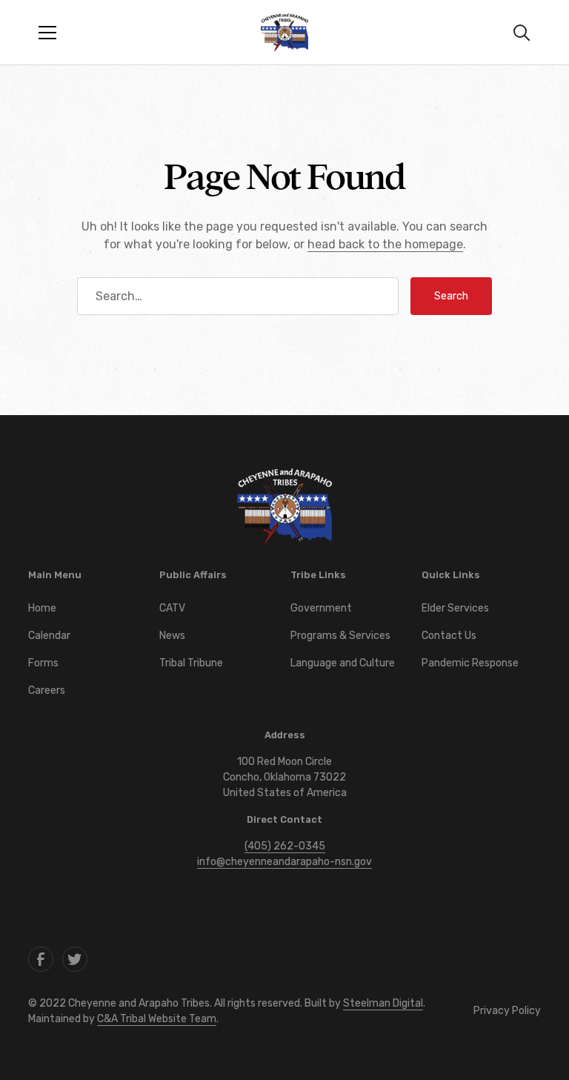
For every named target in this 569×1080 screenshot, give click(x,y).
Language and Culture (342, 663)
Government (321, 608)
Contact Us (449, 635)
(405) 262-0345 (284, 846)
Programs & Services (340, 635)
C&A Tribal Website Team (156, 1019)
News (172, 635)
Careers (46, 690)
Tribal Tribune (191, 663)
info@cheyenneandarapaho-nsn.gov (284, 861)
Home (42, 608)
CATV (172, 608)
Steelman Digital (383, 1003)
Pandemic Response (470, 663)
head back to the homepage (385, 244)
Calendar (49, 635)
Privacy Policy (507, 1010)
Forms (43, 663)
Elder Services (455, 608)
